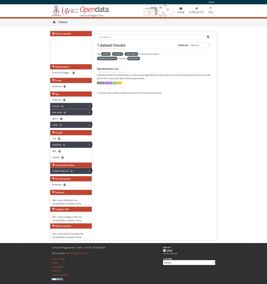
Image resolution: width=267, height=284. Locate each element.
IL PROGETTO (196, 12)
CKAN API (56, 270)
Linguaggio (167, 258)
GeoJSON (108, 83)
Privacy (55, 262)
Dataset (63, 22)
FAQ (210, 12)
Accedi (211, 2)
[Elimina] (108, 54)
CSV (119, 83)
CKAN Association (60, 274)
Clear (88, 33)
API (138, 92)
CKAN (167, 250)
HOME (181, 12)
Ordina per (183, 45)
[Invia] (208, 36)
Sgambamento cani (108, 69)
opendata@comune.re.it (77, 253)
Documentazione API (152, 92)
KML (114, 83)
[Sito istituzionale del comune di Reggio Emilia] (65, 11)
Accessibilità (57, 266)
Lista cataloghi (58, 258)
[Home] (54, 22)
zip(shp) (100, 83)
